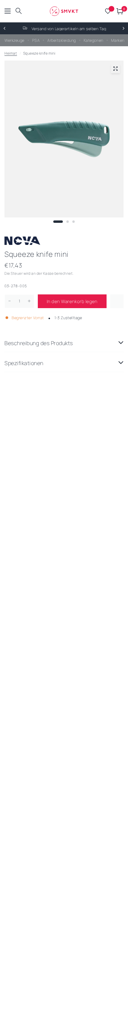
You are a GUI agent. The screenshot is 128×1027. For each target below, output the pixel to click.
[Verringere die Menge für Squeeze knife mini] (9, 301)
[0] (119, 11)
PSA (36, 40)
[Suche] (18, 11)
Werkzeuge (14, 40)
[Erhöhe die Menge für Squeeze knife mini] (29, 301)
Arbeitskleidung (61, 40)
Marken (117, 40)
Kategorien (93, 40)
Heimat (10, 53)
